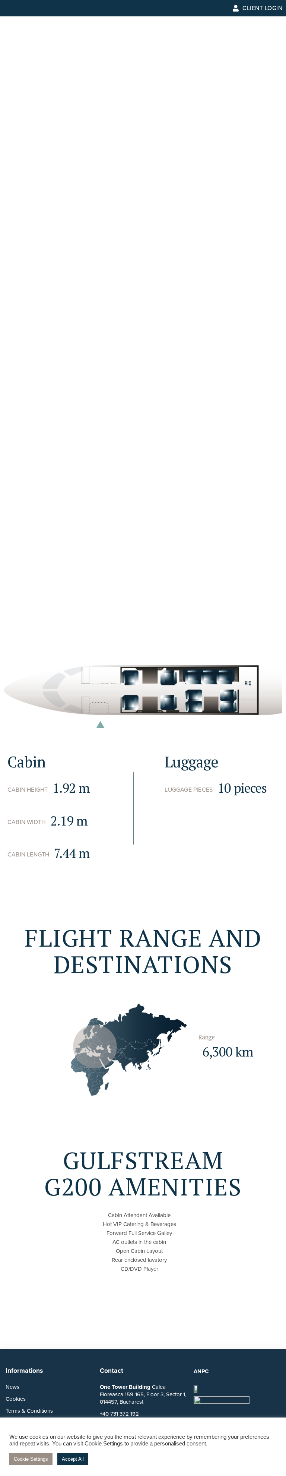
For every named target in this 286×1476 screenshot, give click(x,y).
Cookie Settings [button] (31, 1459)
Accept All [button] (73, 1459)
